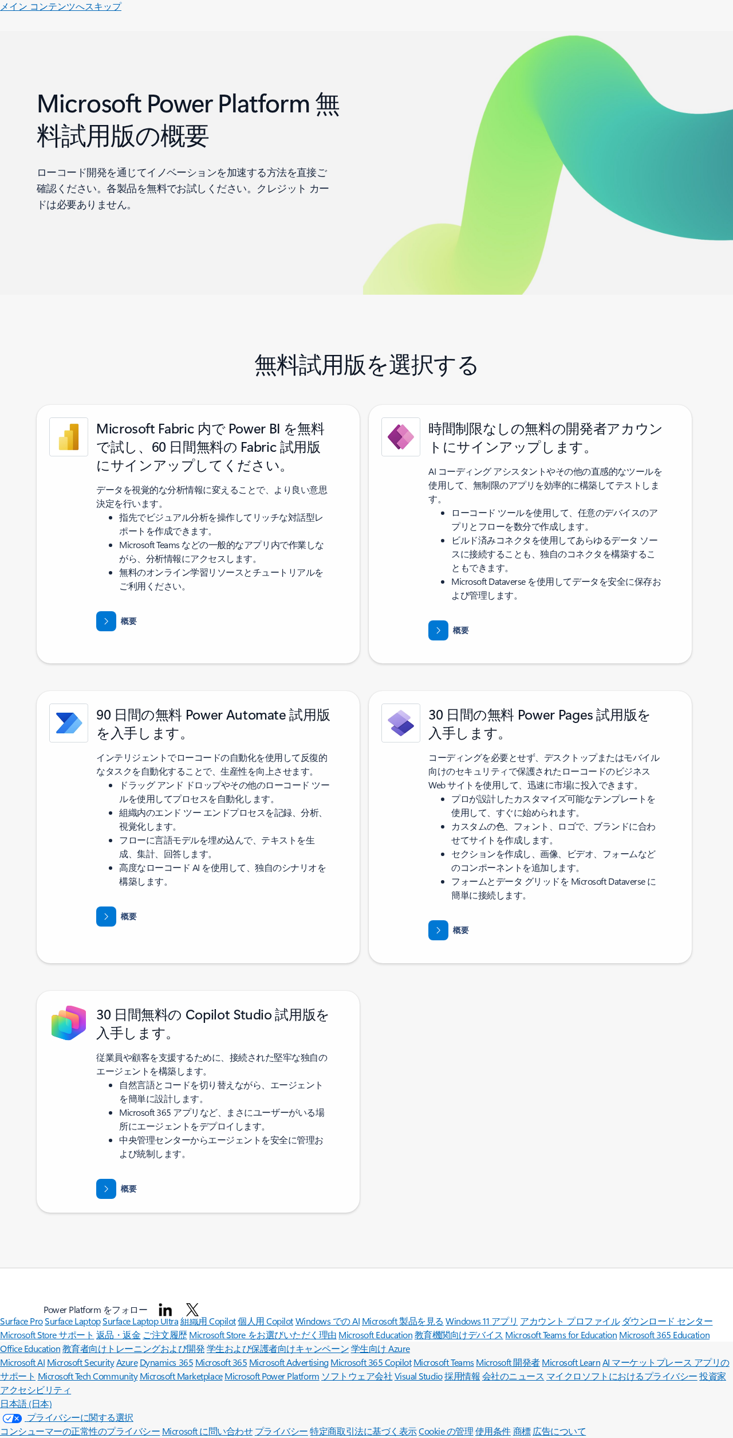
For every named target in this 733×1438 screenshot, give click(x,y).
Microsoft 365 (221, 1362)
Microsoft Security (80, 1362)
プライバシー (281, 1431)
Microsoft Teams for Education (561, 1334)
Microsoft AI (22, 1362)
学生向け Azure (380, 1348)
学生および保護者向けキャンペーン (278, 1348)
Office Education (30, 1348)
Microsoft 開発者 (508, 1362)
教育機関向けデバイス (459, 1334)
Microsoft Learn (571, 1362)
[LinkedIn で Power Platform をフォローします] (165, 1309)
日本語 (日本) (26, 1403)
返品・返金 (118, 1334)
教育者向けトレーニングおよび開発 (133, 1348)
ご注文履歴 (165, 1334)
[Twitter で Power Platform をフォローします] (192, 1309)
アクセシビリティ (35, 1390)
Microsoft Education (375, 1334)
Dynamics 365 (166, 1362)
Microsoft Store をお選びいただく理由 (263, 1334)
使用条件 (493, 1431)
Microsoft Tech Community (87, 1376)
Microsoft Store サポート (47, 1334)
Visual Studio (419, 1376)
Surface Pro (21, 1321)
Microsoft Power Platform (271, 1376)
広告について (559, 1431)
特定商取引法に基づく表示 (363, 1431)
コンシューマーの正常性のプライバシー (80, 1431)
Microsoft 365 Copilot (370, 1362)
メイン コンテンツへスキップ (60, 6)
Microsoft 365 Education (664, 1334)
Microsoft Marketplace (181, 1376)
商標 (522, 1431)
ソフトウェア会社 (356, 1376)
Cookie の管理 (446, 1431)
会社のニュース (513, 1376)
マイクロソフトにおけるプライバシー (621, 1376)
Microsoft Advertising (289, 1362)
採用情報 (462, 1376)
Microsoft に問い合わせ (207, 1431)
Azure (127, 1362)
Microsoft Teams (443, 1362)
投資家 (712, 1376)
